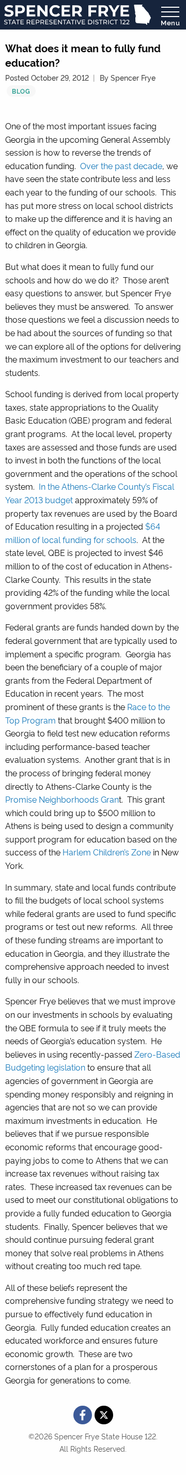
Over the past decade (121, 165)
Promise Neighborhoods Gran (62, 799)
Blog (21, 90)
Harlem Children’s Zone (107, 851)
